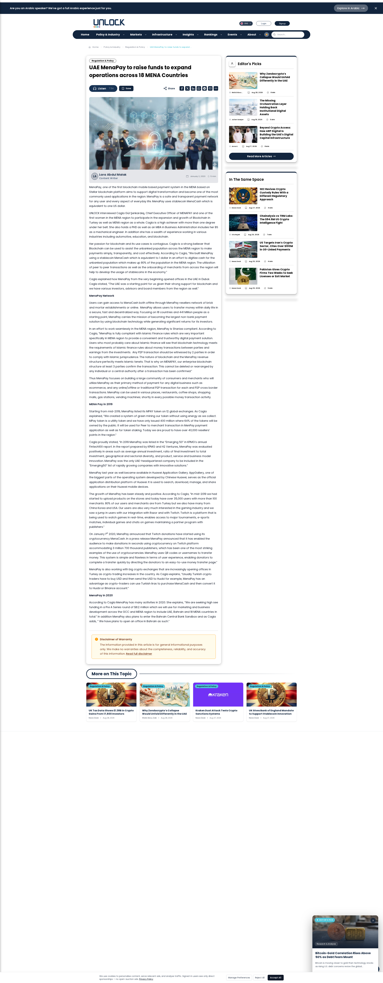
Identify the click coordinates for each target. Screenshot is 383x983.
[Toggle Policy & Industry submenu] (124, 34)
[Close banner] (376, 8)
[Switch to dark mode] (266, 34)
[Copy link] (216, 88)
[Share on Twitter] (187, 88)
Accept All (275, 977)
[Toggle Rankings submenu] (221, 34)
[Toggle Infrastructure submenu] (176, 34)
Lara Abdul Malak (112, 175)
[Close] (373, 920)
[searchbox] (287, 35)
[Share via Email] (210, 88)
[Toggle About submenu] (260, 34)
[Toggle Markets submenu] (146, 34)
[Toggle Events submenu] (241, 34)
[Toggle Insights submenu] (198, 34)
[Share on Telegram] (204, 88)
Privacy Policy (146, 979)
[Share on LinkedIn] (193, 88)
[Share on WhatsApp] (199, 88)
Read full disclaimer (139, 654)
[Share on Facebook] (182, 88)
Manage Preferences (239, 977)
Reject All (260, 977)
